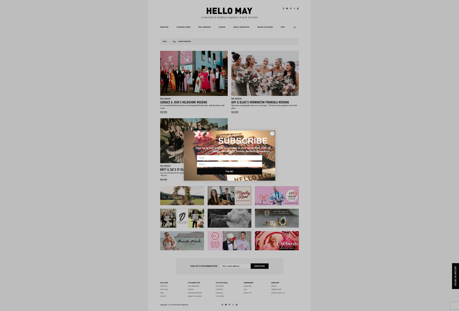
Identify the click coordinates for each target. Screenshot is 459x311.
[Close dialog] (272, 133)
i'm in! (229, 171)
